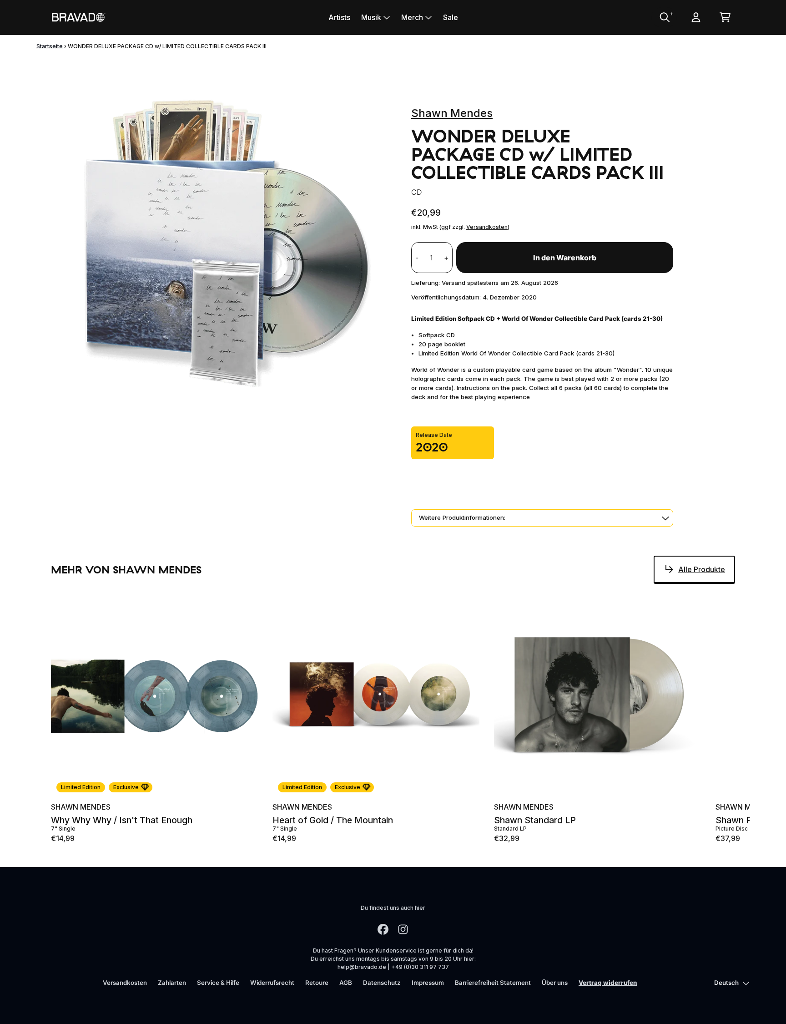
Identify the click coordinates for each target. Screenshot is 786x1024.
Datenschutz (382, 982)
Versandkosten (487, 226)
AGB (345, 982)
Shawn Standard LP (535, 820)
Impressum (428, 982)
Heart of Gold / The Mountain (332, 820)
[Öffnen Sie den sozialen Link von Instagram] (403, 929)
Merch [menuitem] (412, 17)
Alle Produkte (701, 569)
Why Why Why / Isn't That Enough (121, 820)
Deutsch (726, 982)
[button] (542, 518)
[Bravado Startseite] (78, 17)
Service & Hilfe (218, 982)
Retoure (316, 982)
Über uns (555, 982)
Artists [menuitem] (339, 17)
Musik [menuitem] (371, 17)
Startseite (49, 46)
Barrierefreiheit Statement (493, 982)
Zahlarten (172, 982)
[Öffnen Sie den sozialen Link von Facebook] (383, 929)
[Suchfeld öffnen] (664, 17)
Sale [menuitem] (450, 17)
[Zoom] (222, 243)
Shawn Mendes (452, 113)
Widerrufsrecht (272, 982)
